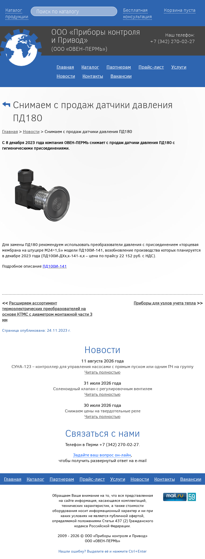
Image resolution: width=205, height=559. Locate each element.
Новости (66, 76)
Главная (65, 67)
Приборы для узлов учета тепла (165, 303)
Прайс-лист (151, 67)
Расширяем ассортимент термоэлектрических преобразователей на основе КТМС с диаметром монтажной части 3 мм (47, 311)
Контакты (92, 76)
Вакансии (121, 76)
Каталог (90, 67)
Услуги (178, 67)
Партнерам (119, 67)
